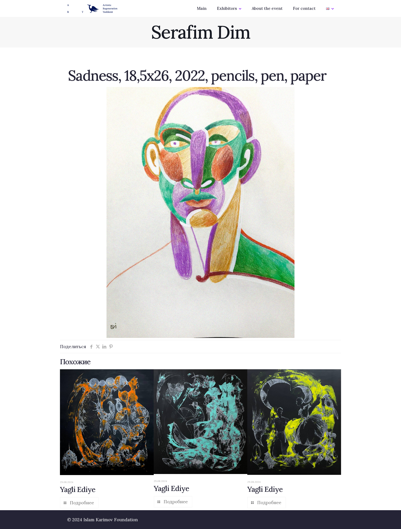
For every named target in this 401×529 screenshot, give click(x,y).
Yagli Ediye (77, 489)
